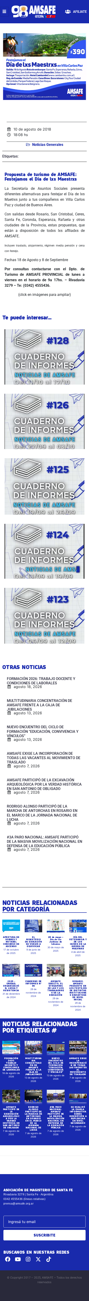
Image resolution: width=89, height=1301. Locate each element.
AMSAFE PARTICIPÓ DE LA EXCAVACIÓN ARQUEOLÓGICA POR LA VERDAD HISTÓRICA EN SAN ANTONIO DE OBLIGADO (11, 1117)
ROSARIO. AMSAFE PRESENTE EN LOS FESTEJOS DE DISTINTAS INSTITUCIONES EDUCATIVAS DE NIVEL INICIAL (78, 990)
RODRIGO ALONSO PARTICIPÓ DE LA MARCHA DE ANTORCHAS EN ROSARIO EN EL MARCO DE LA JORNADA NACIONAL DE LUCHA (33, 1118)
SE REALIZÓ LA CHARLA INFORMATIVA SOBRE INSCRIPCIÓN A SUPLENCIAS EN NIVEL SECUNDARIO (77, 1114)
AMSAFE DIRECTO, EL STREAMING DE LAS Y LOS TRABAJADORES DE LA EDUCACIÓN (55, 988)
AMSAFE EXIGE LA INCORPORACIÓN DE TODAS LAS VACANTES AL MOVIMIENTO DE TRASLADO (78, 1066)
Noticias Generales (47, 144)
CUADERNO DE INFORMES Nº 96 (33, 983)
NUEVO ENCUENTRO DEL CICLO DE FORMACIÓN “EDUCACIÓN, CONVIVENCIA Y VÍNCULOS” (55, 1065)
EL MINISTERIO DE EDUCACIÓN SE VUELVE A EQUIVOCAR (33, 941)
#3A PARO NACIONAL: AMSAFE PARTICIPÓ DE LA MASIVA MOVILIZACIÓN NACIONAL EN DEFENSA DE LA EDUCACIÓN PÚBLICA (55, 1117)
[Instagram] (28, 1259)
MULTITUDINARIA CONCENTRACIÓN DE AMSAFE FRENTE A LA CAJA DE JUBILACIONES (33, 1066)
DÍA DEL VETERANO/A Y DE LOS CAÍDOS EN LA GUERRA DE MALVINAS (77, 942)
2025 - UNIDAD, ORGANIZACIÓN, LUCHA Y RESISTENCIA (11, 986)
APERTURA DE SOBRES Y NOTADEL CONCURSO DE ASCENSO (11, 941)
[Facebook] (7, 1259)
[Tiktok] (48, 1259)
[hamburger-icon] (4, 11)
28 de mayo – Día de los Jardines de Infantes (55, 940)
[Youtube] (18, 1259)
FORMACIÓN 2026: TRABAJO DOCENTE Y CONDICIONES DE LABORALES (11, 1064)
